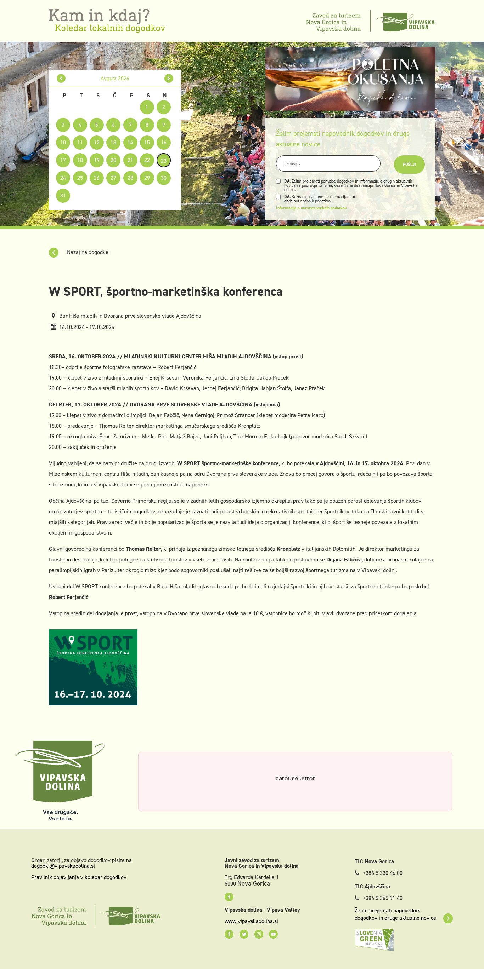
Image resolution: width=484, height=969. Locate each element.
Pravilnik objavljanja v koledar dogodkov (78, 877)
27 (113, 177)
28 (130, 177)
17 (63, 160)
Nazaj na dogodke (87, 252)
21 (130, 160)
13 (113, 142)
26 (97, 177)
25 (80, 177)
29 (147, 177)
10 (63, 142)
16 (164, 142)
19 (97, 160)
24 (63, 177)
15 (147, 142)
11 (80, 142)
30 (164, 177)
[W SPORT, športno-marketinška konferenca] (93, 666)
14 (130, 142)
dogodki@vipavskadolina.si (63, 866)
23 (164, 161)
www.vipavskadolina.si (251, 921)
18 (80, 160)
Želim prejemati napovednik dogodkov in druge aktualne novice (395, 914)
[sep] (168, 78)
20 (113, 160)
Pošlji (409, 164)
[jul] (61, 78)
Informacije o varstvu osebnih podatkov (311, 208)
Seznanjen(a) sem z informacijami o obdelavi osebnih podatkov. (319, 199)
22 (147, 160)
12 (97, 142)
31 (63, 195)
